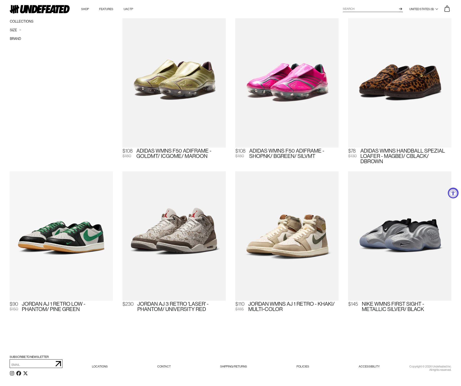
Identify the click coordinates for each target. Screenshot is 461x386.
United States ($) (422, 9)
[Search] (400, 9)
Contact (164, 366)
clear (20, 30)
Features (106, 9)
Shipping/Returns (233, 366)
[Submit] (58, 364)
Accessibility (369, 366)
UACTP (128, 9)
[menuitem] (100, 366)
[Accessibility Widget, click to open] (453, 193)
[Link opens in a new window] (12, 374)
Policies (303, 366)
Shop (85, 9)
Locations (100, 366)
